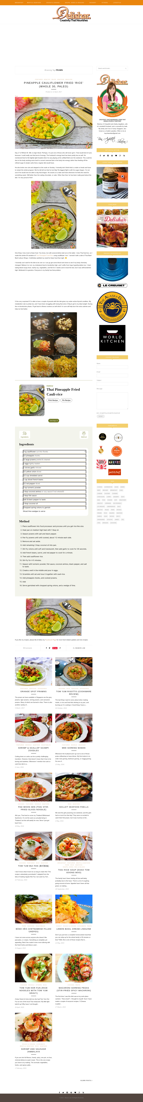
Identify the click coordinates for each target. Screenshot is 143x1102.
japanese (108, 503)
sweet (117, 519)
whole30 (105, 522)
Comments (28, 648)
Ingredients (25, 437)
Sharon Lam (80, 648)
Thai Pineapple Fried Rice (44, 255)
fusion (110, 500)
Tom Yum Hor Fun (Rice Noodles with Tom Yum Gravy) (33, 990)
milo (119, 506)
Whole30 (68, 79)
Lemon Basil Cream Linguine (74, 929)
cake (121, 490)
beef (98, 490)
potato (119, 509)
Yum (16, 96)
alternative (108, 487)
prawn (99, 513)
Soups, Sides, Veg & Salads (74, 867)
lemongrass (111, 506)
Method (84, 437)
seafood (119, 513)
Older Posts (86, 1080)
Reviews (62, 688)
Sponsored (42, 688)
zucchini (113, 522)
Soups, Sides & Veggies (74, 2)
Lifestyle (117, 2)
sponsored (101, 519)
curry (109, 496)
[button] (85, 451)
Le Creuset (101, 506)
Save (55, 648)
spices (112, 516)
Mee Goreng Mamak (74, 748)
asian (116, 487)
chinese (114, 493)
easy (122, 496)
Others (105, 2)
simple (99, 516)
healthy (100, 503)
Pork (67, 865)
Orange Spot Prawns (33, 691)
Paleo (54, 79)
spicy (118, 516)
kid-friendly (117, 503)
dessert (116, 496)
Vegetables (46, 745)
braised (105, 490)
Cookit (59, 926)
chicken (107, 493)
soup (105, 516)
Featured (39, 79)
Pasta (89, 926)
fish (103, 500)
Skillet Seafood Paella (74, 807)
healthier (122, 500)
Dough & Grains (53, 2)
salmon (112, 513)
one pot (100, 509)
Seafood (60, 79)
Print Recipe (53, 400)
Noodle (28, 745)
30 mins (99, 487)
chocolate (100, 496)
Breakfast (19, 2)
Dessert (93, 2)
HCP (116, 500)
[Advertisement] (71, 45)
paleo (107, 509)
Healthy (47, 79)
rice (105, 513)
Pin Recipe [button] (66, 400)
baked (122, 487)
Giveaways (81, 926)
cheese (99, 493)
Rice (68, 688)
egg (98, 500)
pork (112, 509)
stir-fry (110, 519)
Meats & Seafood (34, 2)
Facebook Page (50, 640)
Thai (98, 522)
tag (123, 519)
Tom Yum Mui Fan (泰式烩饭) (33, 866)
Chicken (21, 804)
